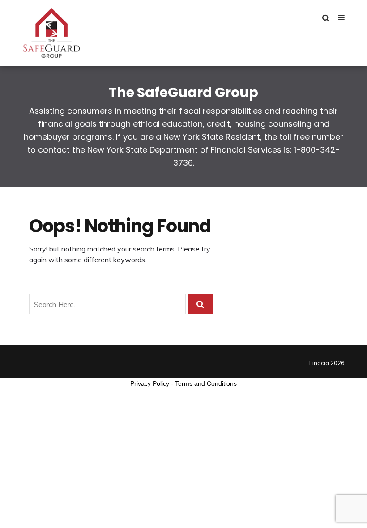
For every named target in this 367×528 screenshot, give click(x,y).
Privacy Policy (149, 383)
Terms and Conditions (206, 383)
